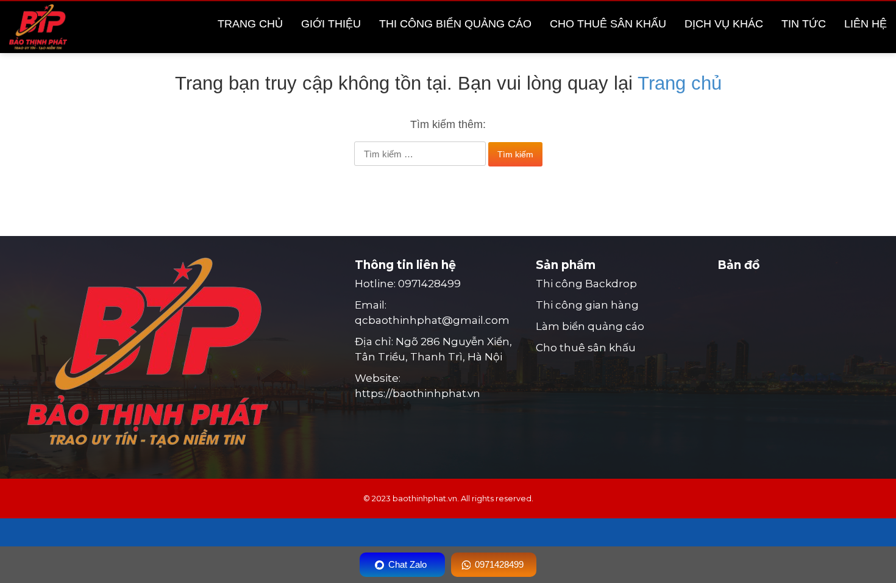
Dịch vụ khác (723, 24)
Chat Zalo (407, 564)
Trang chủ (250, 24)
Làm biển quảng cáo (590, 326)
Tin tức (803, 24)
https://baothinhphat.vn (417, 393)
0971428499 (429, 283)
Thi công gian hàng (587, 305)
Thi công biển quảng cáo (455, 24)
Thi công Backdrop (586, 283)
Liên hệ (865, 24)
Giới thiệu (331, 24)
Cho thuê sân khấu (608, 24)
